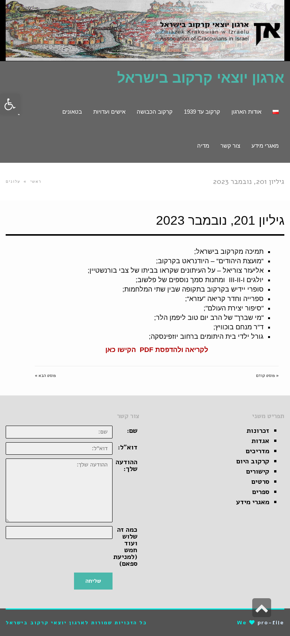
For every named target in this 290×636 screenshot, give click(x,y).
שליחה (93, 581)
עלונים (13, 181)
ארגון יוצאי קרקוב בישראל (200, 78)
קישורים (257, 471)
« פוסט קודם (267, 375)
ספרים (260, 491)
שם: (132, 430)
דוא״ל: (127, 447)
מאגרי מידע (252, 501)
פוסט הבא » (45, 375)
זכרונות (258, 430)
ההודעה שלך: (126, 465)
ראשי (36, 181)
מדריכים (257, 450)
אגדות (260, 440)
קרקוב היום (252, 461)
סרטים (260, 481)
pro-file (271, 622)
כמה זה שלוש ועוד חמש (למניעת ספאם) (125, 546)
